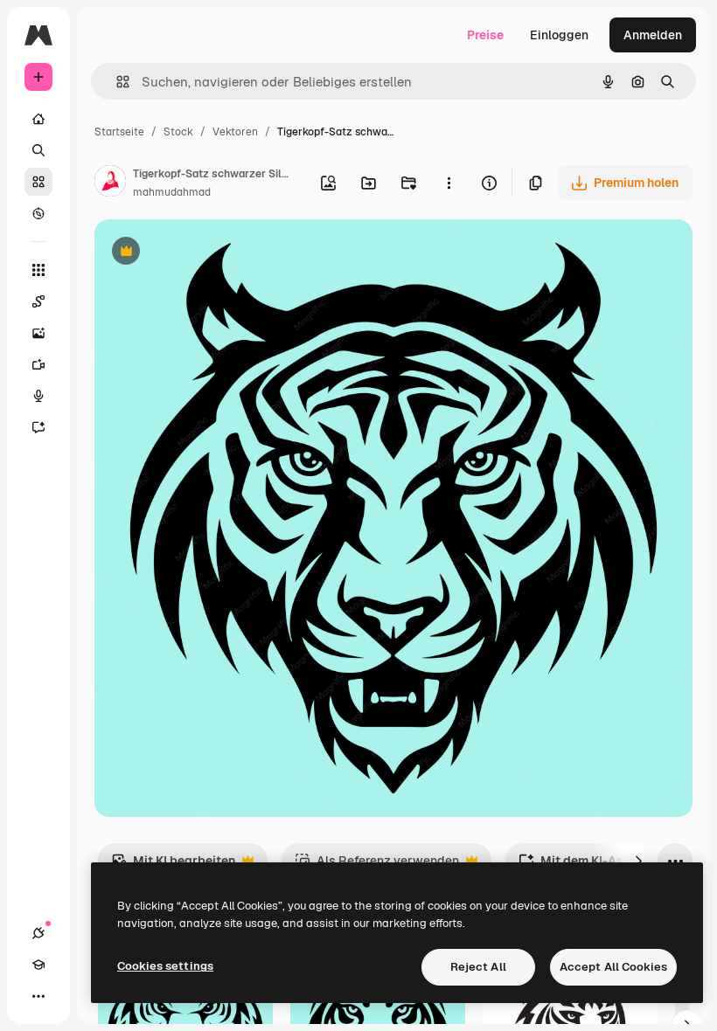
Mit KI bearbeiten (173, 865)
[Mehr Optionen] (448, 182)
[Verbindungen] (38, 933)
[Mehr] (38, 996)
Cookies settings (165, 965)
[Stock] (38, 182)
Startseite (119, 132)
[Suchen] (38, 150)
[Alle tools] (38, 270)
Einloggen (559, 35)
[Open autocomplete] (116, 81)
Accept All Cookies (613, 966)
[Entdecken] (38, 213)
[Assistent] (38, 427)
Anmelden (652, 35)
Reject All (478, 966)
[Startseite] (38, 119)
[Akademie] (38, 965)
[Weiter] (638, 860)
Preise (485, 35)
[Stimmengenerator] (38, 396)
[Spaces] (38, 301)
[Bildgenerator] (38, 333)
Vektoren (235, 132)
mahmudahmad (172, 192)
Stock (178, 132)
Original (206, 253)
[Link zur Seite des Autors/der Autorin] (110, 183)
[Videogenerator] (38, 364)
